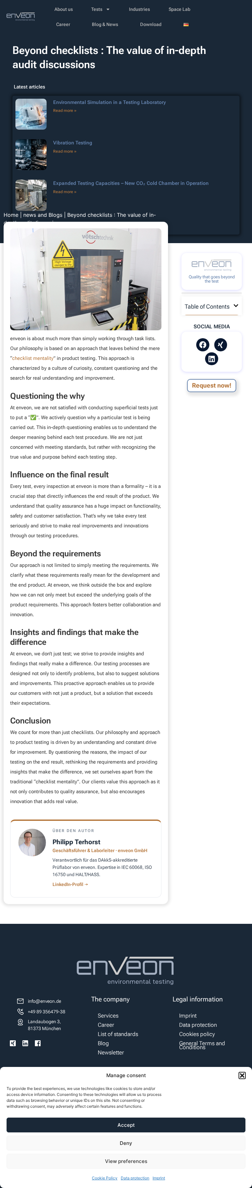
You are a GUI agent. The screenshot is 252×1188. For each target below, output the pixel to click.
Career (63, 24)
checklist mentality (32, 358)
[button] (242, 1075)
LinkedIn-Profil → (70, 884)
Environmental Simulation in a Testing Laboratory (109, 102)
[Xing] (220, 344)
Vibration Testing (72, 143)
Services (108, 1015)
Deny (126, 1143)
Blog (103, 1043)
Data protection (135, 1177)
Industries (139, 9)
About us (63, 9)
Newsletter (111, 1052)
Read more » (64, 110)
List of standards (118, 1034)
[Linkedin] (211, 359)
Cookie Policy (104, 1177)
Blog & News (105, 24)
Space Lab (179, 9)
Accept (126, 1125)
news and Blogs (42, 215)
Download (150, 24)
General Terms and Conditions (202, 1045)
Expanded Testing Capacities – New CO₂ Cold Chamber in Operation (131, 183)
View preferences (126, 1161)
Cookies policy (197, 1034)
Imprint (159, 1177)
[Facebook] (202, 344)
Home (11, 215)
